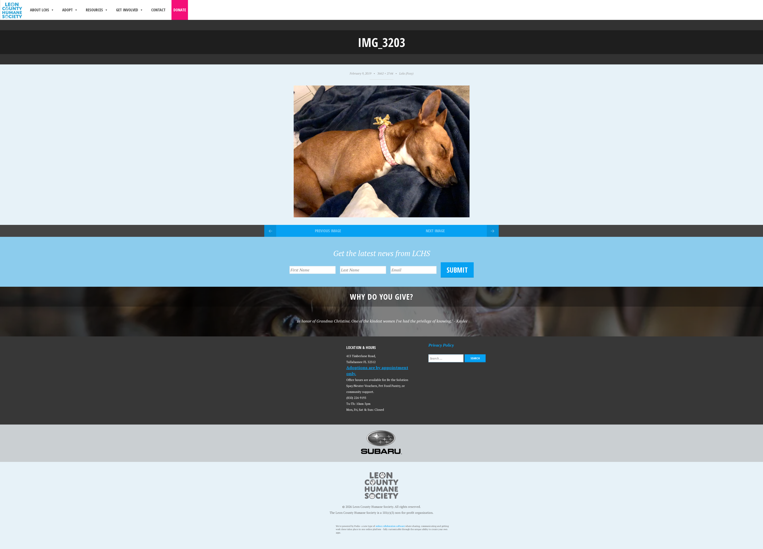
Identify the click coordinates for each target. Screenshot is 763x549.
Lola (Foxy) (406, 73)
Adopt (67, 10)
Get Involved (127, 10)
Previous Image (328, 230)
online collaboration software (390, 526)
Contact (158, 10)
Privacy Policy (441, 345)
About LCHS (39, 10)
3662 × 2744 (385, 73)
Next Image (435, 230)
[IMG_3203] (382, 216)
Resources (94, 10)
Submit (457, 270)
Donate (179, 10)
